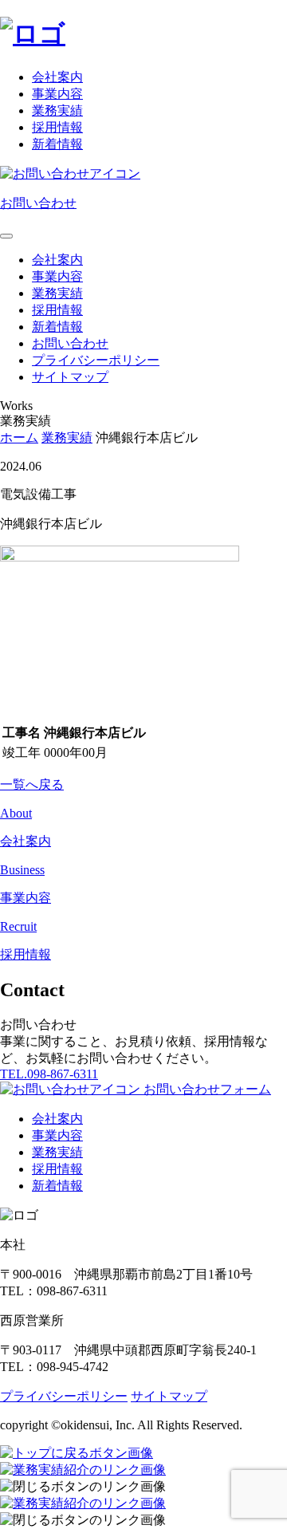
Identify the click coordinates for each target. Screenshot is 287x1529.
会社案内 (57, 77)
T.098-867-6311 (49, 1074)
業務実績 (57, 110)
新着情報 (57, 144)
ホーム (19, 437)
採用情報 (57, 127)
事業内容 (57, 93)
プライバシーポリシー (95, 360)
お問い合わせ (70, 343)
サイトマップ (70, 377)
